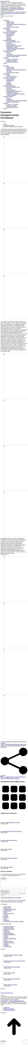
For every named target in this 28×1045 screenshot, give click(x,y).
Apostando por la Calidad (10, 909)
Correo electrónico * (5, 892)
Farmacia (6, 936)
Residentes (6, 917)
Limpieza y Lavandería (9, 942)
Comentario (3, 878)
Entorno (5, 912)
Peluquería (6, 944)
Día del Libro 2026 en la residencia (9, 858)
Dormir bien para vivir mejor (10, 984)
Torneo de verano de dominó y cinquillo (10, 822)
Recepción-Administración (10, 938)
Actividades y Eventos (11, 741)
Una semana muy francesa (7, 867)
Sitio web (23, 893)
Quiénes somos (7, 906)
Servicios (6, 914)
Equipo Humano (7, 910)
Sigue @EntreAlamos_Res (7, 992)
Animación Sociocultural (9, 934)
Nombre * (3, 890)
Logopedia (6, 945)
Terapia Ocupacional (8, 933)
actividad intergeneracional (12, 744)
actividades (20, 744)
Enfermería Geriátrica (9, 927)
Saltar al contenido (5, 1)
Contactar (16, 999)
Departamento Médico (9, 926)
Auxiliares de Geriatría (9, 929)
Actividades (6, 920)
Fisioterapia (6, 930)
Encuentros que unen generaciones (9, 840)
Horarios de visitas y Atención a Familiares (14, 921)
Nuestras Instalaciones (9, 913)
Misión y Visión (7, 908)
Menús (5, 918)
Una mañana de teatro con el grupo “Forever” (11, 831)
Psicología (6, 937)
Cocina (5, 940)
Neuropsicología (7, 946)
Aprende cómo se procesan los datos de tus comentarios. (13, 901)
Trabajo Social (7, 931)
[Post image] (5, 821)
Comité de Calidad (8, 941)
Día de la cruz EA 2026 (6, 849)
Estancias (6, 916)
